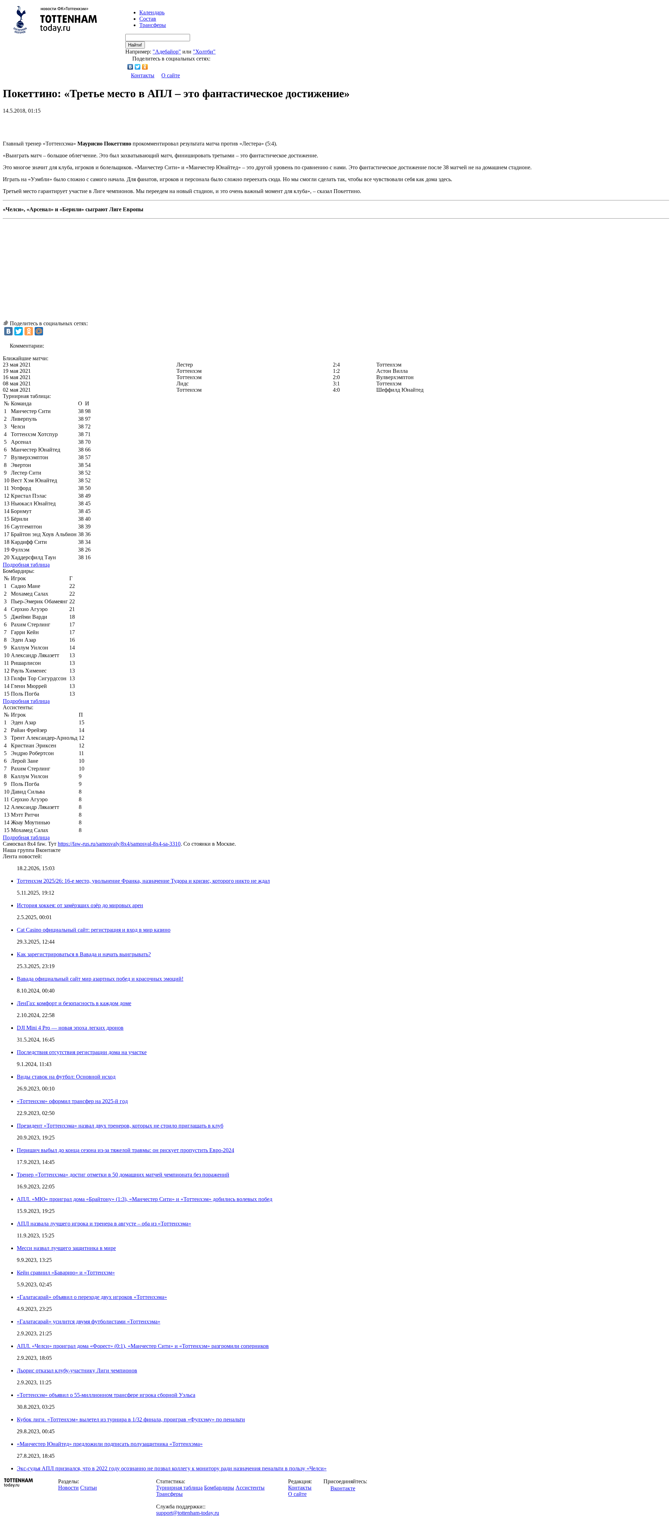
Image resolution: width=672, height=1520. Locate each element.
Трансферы (152, 25)
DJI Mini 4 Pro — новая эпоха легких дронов (70, 1028)
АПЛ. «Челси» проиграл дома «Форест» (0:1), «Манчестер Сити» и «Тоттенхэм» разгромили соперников (143, 1346)
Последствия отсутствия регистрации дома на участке (82, 1052)
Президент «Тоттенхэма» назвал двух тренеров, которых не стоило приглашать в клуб (120, 1126)
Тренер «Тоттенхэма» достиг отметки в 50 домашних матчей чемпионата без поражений (123, 1175)
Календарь (151, 12)
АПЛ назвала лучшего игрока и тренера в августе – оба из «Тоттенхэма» (104, 1224)
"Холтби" (204, 52)
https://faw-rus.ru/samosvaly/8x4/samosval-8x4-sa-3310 (119, 844)
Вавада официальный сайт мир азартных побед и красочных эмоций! (100, 979)
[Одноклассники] (145, 66)
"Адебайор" (167, 52)
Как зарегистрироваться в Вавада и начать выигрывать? (84, 954)
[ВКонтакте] (130, 66)
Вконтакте (342, 1488)
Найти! (135, 45)
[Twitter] (137, 66)
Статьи (88, 1488)
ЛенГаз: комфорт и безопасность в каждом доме (74, 1003)
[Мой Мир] (39, 331)
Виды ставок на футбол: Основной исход (66, 1077)
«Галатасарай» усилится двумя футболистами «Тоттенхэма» (88, 1321)
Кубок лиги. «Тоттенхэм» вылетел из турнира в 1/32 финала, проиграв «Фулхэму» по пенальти (131, 1419)
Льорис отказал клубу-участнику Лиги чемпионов (77, 1370)
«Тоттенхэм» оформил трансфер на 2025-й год (72, 1101)
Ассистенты (250, 1488)
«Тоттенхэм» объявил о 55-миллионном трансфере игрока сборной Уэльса (106, 1395)
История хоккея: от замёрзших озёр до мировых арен (80, 905)
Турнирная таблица (179, 1488)
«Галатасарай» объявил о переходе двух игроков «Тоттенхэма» (92, 1297)
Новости (68, 1488)
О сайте (170, 75)
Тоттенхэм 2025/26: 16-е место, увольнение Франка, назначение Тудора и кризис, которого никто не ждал (143, 881)
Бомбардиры (219, 1488)
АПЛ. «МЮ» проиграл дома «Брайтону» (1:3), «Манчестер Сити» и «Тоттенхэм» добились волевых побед (144, 1199)
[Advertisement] (85, 124)
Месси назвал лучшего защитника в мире (66, 1248)
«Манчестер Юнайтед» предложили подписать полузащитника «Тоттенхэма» (110, 1444)
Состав (147, 19)
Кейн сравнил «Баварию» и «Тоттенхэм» (66, 1273)
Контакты (142, 75)
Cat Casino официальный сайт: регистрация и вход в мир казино (93, 930)
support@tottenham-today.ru (187, 1513)
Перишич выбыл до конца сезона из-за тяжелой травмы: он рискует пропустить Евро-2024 (125, 1150)
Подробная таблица (26, 565)
